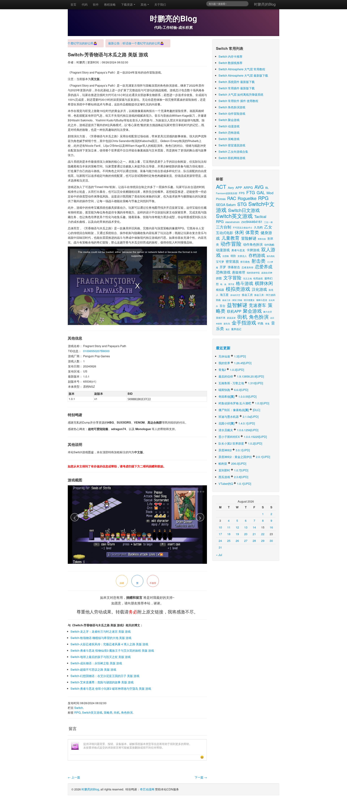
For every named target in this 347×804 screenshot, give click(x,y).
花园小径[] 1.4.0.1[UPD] (237, 423)
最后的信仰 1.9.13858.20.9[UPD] (241, 376)
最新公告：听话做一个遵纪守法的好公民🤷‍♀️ (127, 43)
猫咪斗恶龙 (261, 299)
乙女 (268, 227)
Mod (270, 192)
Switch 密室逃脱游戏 (232, 145)
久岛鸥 (258, 227)
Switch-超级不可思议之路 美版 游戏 (93, 669)
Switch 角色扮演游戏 (232, 107)
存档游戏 (257, 255)
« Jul (219, 555)
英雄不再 (220, 317)
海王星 (224, 295)
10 (220, 527)
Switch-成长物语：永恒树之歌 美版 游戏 (96, 663)
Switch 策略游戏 (229, 139)
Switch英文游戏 (92, 712)
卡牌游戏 (253, 250)
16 (271, 527)
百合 (222, 305)
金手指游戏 (244, 322)
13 (245, 527)
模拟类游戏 (238, 288)
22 (262, 534)
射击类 (258, 260)
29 (262, 541)
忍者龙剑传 (247, 267)
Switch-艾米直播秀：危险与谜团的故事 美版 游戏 (102, 682)
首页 (73, 4)
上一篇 (74, 777)
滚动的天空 (235, 295)
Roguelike (247, 198)
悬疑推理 (238, 272)
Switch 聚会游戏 (229, 120)
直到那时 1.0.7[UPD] (233, 470)
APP (238, 187)
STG (242, 204)
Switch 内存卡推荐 (230, 56)
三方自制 (223, 227)
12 (237, 527)
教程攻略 (110, 4)
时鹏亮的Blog (265, 4)
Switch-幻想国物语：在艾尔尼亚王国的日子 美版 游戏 (104, 676)
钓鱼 (261, 323)
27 (245, 541)
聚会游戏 (252, 310)
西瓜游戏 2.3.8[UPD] (233, 477)
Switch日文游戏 (244, 210)
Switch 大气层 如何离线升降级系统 (241, 94)
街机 (117, 712)
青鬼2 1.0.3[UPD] (231, 370)
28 (254, 541)
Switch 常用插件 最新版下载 (237, 88)
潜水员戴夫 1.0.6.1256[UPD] (238, 430)
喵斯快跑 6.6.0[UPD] (233, 390)
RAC (231, 198)
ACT (221, 186)
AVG (259, 187)
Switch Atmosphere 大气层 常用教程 (242, 69)
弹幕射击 (234, 267)
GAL (261, 192)
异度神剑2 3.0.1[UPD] (234, 450)
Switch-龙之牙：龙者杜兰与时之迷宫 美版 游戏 (100, 631)
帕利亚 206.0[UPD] (232, 463)
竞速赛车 (257, 305)
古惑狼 (225, 255)
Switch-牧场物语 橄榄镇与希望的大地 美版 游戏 (100, 638)
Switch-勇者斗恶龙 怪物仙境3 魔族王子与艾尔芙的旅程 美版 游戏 (112, 650)
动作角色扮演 (253, 244)
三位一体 (268, 222)
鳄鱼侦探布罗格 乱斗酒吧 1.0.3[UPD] (244, 403)
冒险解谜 (248, 238)
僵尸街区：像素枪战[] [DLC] (239, 410)
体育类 (252, 232)
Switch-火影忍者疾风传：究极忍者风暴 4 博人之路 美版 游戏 (109, 644)
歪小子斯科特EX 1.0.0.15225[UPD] (243, 437)
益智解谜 (237, 304)
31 (220, 547)
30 (271, 541)
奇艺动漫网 (147, 789)
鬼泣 (228, 329)
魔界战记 (236, 329)
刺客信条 (262, 238)
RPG (77, 712)
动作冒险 (230, 243)
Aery (231, 187)
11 (228, 527)
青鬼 (267, 323)
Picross (221, 199)
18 (228, 534)
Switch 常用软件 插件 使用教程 (238, 101)
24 (220, 541)
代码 (84, 4)
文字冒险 (232, 277)
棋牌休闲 (264, 283)
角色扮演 (127, 712)
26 (237, 541)
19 (237, 534)
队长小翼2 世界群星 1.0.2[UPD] (240, 443)
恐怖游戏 (223, 272)
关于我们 (160, 4)
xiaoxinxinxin (232, 222)
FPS (242, 193)
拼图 (219, 278)
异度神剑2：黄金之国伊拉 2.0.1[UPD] (244, 457)
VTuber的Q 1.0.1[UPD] (235, 484)
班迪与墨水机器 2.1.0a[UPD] (238, 417)
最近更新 (223, 347)
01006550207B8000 (96, 351)
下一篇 (201, 777)
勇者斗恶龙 (238, 250)
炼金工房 (247, 295)
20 (245, 534)
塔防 (233, 256)
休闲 (239, 232)
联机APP (234, 311)
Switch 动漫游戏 (229, 126)
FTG (250, 192)
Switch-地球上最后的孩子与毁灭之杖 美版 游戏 (100, 657)
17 (220, 534)
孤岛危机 (271, 256)
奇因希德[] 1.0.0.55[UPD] (237, 396)
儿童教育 (230, 237)
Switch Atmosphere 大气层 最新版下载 (243, 75)
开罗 (223, 267)
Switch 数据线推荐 (230, 63)
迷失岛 (227, 323)
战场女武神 (266, 272)
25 (228, 541)
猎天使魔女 (249, 299)
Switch (78, 708)
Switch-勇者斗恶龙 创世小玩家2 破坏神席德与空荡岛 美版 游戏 (110, 688)
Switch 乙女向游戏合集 (233, 151)
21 (254, 534)
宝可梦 (220, 261)
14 (254, 527)
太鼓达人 (242, 256)
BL (267, 187)
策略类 (108, 712)
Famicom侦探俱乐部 (226, 193)
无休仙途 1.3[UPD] (232, 356)
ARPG (248, 187)
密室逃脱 (232, 261)
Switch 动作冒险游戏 (232, 113)
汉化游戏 (259, 289)
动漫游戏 (223, 249)
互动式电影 (224, 232)
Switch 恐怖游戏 (229, 132)
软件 (96, 4)
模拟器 (220, 289)
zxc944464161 (251, 221)
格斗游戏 (244, 283)
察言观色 (245, 261)
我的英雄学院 (253, 272)
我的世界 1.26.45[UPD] (235, 363)
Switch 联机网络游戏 (232, 158)
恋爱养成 (263, 266)
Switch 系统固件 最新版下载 (237, 82)
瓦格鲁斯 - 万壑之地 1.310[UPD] (241, 383)
